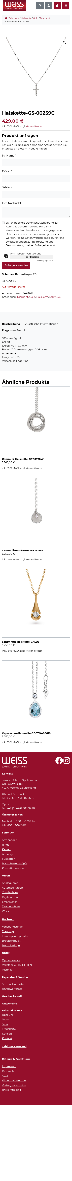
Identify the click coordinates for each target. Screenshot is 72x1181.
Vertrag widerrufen (14, 1085)
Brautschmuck (11, 940)
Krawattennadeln (13, 868)
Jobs (5, 1024)
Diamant (45, 18)
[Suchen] (40, 5)
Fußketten (8, 858)
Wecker (7, 911)
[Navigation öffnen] (65, 5)
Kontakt (7, 1038)
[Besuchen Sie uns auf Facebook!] (59, 762)
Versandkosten (34, 126)
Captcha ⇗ (45, 261)
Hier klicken (31, 257)
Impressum (9, 1066)
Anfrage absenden (16, 265)
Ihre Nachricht (11, 203)
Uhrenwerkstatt (12, 988)
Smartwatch (9, 901)
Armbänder (9, 840)
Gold (35, 18)
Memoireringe (11, 945)
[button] (64, 42)
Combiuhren (10, 892)
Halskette (26, 18)
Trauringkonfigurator (15, 936)
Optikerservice (11, 960)
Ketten (6, 849)
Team (5, 1019)
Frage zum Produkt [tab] (14, 330)
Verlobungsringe (12, 926)
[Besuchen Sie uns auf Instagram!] (66, 762)
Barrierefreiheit (11, 1089)
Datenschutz (10, 1071)
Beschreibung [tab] (11, 324)
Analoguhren (10, 883)
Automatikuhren (12, 887)
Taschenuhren (11, 906)
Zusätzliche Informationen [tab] (41, 324)
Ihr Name (9, 155)
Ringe (5, 844)
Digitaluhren (10, 897)
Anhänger (8, 854)
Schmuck (14, 18)
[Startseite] (6, 18)
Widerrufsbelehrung (14, 1080)
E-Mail (7, 171)
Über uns (7, 1014)
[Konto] (48, 5)
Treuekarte (9, 1028)
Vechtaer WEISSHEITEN (17, 965)
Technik (7, 969)
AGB (5, 1075)
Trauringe (8, 931)
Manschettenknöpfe (14, 863)
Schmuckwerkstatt (14, 984)
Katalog (7, 1033)
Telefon (7, 187)
